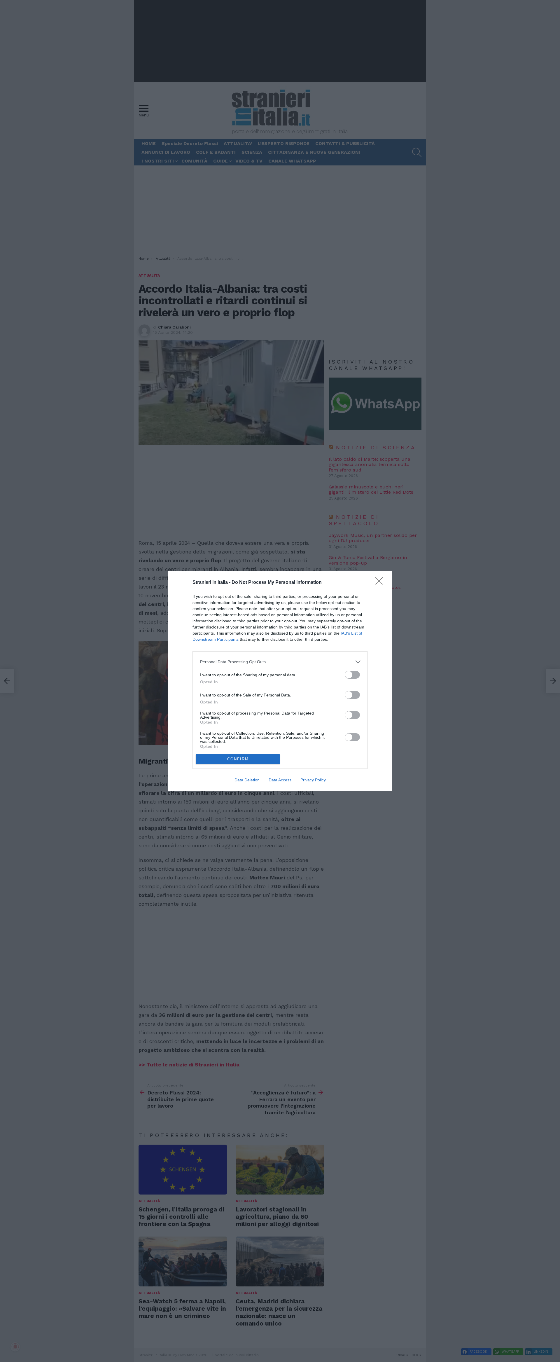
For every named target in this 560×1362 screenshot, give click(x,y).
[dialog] (280, 681)
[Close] (380, 582)
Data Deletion (247, 780)
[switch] (352, 675)
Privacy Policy (313, 780)
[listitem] (280, 662)
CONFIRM (238, 759)
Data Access (280, 780)
